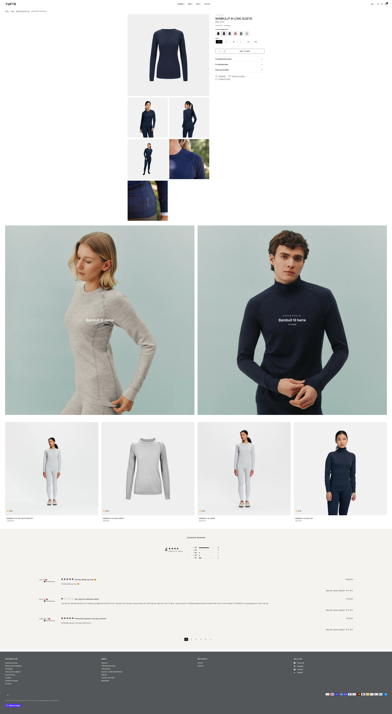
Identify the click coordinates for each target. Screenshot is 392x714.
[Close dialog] (217, 323)
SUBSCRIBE (196, 382)
